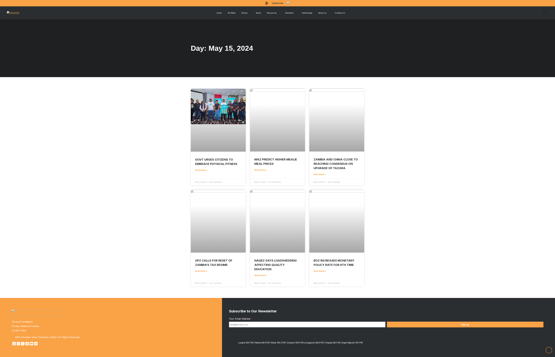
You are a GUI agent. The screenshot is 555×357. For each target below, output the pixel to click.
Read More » (201, 170)
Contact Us (340, 13)
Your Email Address (240, 318)
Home (219, 13)
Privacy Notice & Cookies (25, 326)
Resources (272, 13)
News (258, 13)
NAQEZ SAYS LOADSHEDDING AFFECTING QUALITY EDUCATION (275, 265)
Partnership (307, 13)
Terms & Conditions (22, 321)
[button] (544, 13)
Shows (245, 13)
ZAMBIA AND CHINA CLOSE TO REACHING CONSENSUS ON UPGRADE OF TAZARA (336, 164)
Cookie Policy (19, 330)
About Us (322, 13)
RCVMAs (232, 13)
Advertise (289, 13)
